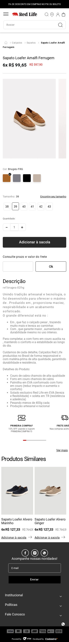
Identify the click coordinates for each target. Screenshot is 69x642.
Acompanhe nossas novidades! (34, 559)
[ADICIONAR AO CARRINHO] (34, 242)
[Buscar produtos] (62, 24)
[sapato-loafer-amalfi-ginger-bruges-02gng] (37, 178)
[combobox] (34, 24)
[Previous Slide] (4, 4)
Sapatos (31, 42)
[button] (6, 206)
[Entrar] (58, 14)
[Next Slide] (64, 4)
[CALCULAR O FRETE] (51, 266)
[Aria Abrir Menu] (5, 14)
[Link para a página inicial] (6, 43)
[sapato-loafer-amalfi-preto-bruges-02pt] (27, 178)
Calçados (17, 42)
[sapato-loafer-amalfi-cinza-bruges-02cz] (17, 178)
